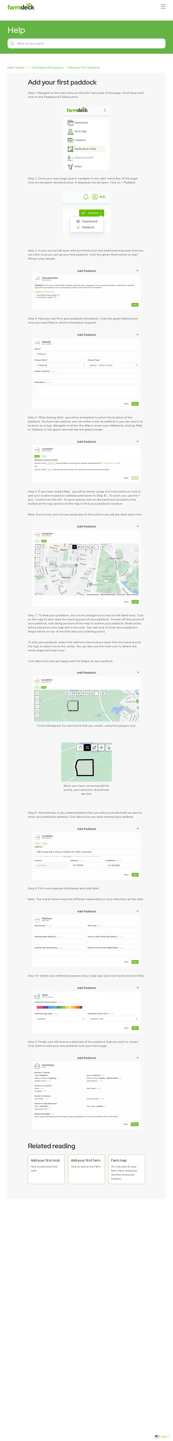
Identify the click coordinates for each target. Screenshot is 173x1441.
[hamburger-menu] (163, 6)
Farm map (119, 1160)
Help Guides (16, 67)
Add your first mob (45, 1160)
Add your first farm (85, 1160)
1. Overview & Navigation (46, 67)
